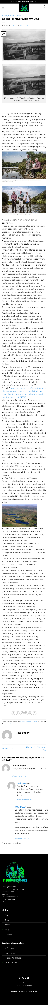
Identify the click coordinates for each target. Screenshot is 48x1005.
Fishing (11, 16)
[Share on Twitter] (22, 713)
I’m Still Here (8, 749)
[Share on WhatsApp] (13, 713)
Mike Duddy (24, 25)
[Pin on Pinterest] (30, 713)
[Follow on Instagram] (23, 978)
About (7, 925)
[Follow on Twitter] (25, 978)
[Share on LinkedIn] (34, 713)
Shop (7, 920)
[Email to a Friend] (26, 713)
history (18, 16)
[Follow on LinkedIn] (28, 978)
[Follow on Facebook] (20, 978)
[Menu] (3, 7)
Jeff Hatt (21, 783)
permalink (9, 724)
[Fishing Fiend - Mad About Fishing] (24, 8)
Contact (8, 934)
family (4, 16)
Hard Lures (10, 953)
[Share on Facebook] (18, 713)
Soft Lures (9, 948)
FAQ (7, 929)
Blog (7, 915)
